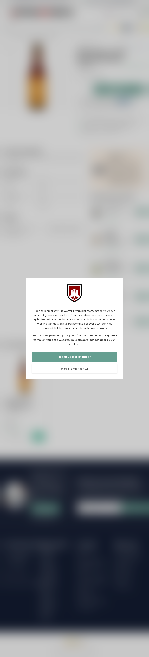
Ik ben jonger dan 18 (74, 368)
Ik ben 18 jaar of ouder (74, 357)
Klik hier (59, 328)
